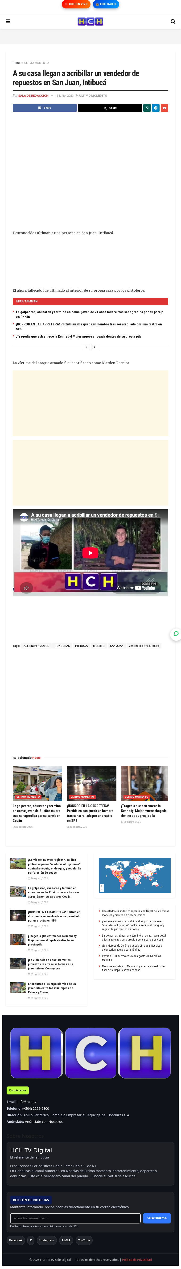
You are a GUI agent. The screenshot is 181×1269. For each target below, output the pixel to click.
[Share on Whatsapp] (147, 108)
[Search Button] (173, 22)
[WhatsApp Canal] (176, 634)
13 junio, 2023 (64, 95)
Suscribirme (157, 1218)
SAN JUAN (116, 646)
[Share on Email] (164, 108)
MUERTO (99, 646)
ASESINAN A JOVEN (36, 646)
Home (17, 63)
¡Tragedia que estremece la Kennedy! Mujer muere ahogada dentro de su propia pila (78, 336)
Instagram (46, 1240)
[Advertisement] (90, 36)
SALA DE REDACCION (33, 95)
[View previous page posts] (86, 347)
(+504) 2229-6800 (35, 1108)
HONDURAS (62, 646)
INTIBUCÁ (81, 646)
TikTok (66, 1240)
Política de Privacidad (137, 1260)
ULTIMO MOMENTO (36, 63)
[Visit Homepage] (90, 21)
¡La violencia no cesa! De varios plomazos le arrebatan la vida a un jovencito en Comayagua (50, 964)
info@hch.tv (26, 1101)
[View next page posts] (94, 347)
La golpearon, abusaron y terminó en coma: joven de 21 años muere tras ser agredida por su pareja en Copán (53, 892)
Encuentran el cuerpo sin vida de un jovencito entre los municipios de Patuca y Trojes (52, 988)
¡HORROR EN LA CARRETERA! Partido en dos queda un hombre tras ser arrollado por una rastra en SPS (54, 916)
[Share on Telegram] (156, 108)
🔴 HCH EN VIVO (76, 4)
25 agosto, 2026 (78, 827)
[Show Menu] (8, 22)
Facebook (15, 1240)
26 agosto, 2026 (24, 827)
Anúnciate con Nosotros (44, 1121)
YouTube (84, 1240)
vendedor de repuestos (144, 646)
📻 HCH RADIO (106, 4)
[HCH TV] (90, 1053)
